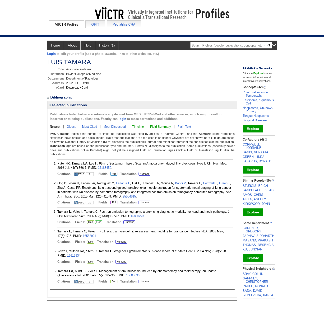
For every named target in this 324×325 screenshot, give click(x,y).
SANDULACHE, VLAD (258, 190)
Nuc (113, 174)
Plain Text (184, 126)
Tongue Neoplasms (256, 116)
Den (90, 222)
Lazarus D (123, 183)
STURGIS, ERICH (255, 186)
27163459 (104, 168)
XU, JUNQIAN (252, 249)
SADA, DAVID (252, 290)
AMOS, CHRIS (253, 195)
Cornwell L (210, 183)
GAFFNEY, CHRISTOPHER (255, 280)
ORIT (95, 24)
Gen (98, 222)
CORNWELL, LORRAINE (252, 146)
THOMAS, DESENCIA (258, 245)
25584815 (129, 196)
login (122, 119)
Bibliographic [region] (62, 97)
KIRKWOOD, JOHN (256, 204)
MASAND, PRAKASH (258, 240)
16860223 (137, 216)
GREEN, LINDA (253, 157)
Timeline (138, 126)
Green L (224, 183)
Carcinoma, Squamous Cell (258, 101)
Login (51, 54)
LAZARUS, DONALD (257, 161)
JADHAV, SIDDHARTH (258, 236)
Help (87, 45)
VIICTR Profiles (66, 24)
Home (55, 45)
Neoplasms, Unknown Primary (258, 109)
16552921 (89, 236)
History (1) (107, 45)
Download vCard (77, 87)
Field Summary (160, 126)
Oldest (71, 126)
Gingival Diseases (255, 120)
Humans (144, 173)
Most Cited (89, 126)
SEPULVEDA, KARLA (258, 295)
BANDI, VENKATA (255, 152)
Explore (253, 129)
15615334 (73, 255)
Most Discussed (114, 126)
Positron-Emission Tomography (255, 93)
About (72, 45)
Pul (113, 202)
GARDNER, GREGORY (252, 229)
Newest (55, 126)
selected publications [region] (69, 105)
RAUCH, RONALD (255, 286)
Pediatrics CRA (124, 24)
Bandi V (180, 183)
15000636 (132, 275)
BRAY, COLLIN (253, 274)
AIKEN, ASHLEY (254, 199)
